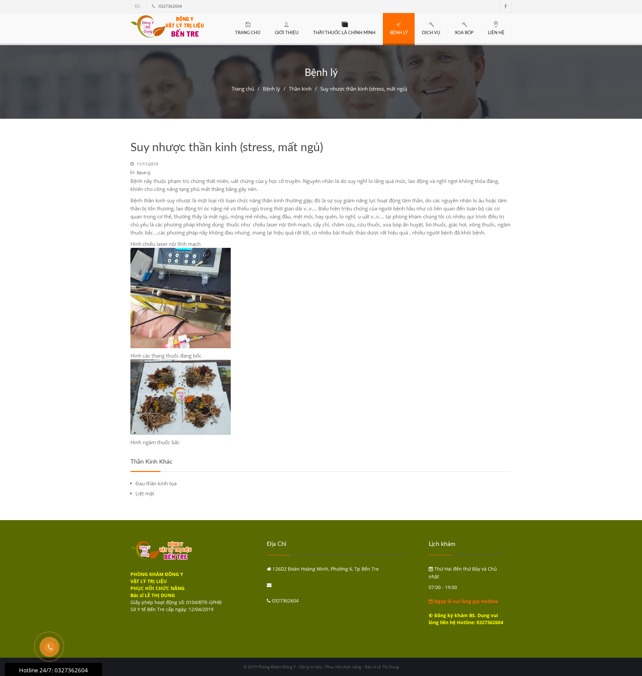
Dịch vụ (431, 33)
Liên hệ (496, 33)
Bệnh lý (399, 33)
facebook (505, 6)
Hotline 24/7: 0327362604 (53, 670)
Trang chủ (247, 33)
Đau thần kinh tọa (156, 483)
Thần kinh (300, 88)
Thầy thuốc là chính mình (344, 33)
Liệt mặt (144, 493)
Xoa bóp (464, 33)
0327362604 (170, 6)
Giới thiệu (287, 33)
